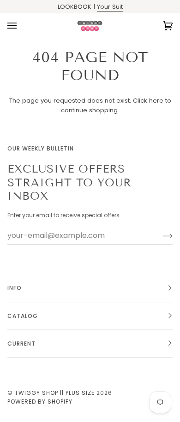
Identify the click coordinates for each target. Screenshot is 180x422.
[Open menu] (21, 25)
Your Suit (110, 6)
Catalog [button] (22, 316)
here (156, 100)
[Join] (160, 235)
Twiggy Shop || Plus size (55, 393)
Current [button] (21, 343)
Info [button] (14, 288)
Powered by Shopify (39, 401)
